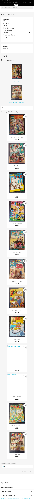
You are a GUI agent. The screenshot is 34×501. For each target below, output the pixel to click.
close (16, 4)
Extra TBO (17, 195)
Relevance (17, 108)
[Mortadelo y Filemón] (16, 92)
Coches (5, 33)
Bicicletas (6, 23)
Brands (5, 47)
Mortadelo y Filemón (16, 102)
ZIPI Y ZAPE (16, 81)
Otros (5, 37)
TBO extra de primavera (17, 426)
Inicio (6, 19)
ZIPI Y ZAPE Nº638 (17, 310)
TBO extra (17, 339)
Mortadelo (17, 454)
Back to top (26, 471)
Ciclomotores (7, 30)
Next (30, 467)
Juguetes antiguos (9, 35)
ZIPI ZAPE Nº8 (17, 397)
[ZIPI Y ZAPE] (16, 71)
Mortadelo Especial (17, 281)
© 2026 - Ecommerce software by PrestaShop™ (15, 499)
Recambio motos (8, 28)
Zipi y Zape (17, 166)
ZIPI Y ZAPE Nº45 (17, 252)
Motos (5, 26)
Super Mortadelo (17, 223)
